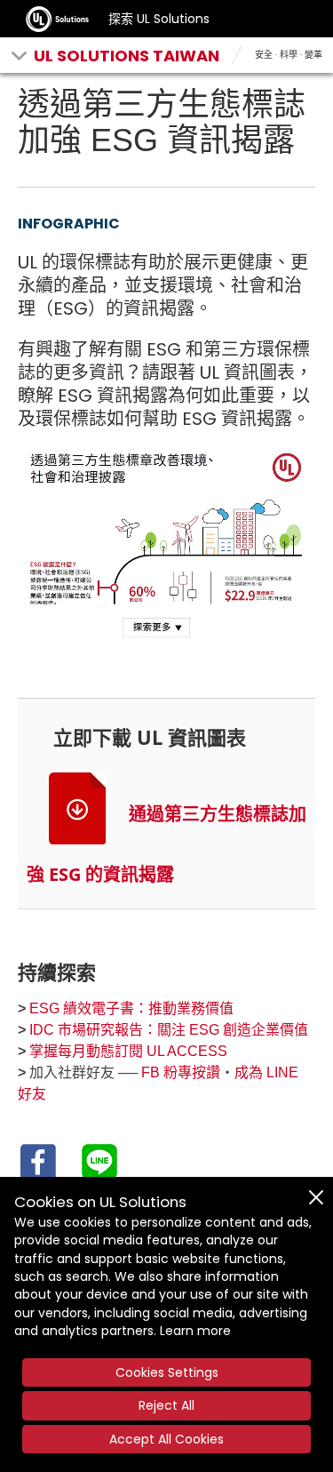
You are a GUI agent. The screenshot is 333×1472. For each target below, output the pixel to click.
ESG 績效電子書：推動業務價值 (131, 1008)
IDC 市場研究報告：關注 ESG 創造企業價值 (168, 1029)
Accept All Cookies (166, 1439)
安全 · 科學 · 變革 (288, 54)
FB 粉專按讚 (180, 1072)
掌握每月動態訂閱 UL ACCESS (128, 1051)
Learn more (195, 1331)
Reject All (166, 1405)
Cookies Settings (166, 1372)
